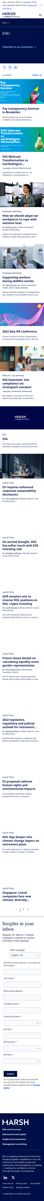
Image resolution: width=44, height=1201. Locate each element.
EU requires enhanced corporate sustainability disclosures (19, 490)
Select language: (17, 950)
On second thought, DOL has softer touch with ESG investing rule (20, 545)
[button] (41, 5)
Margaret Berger (13, 731)
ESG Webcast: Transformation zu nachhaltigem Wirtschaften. (15, 162)
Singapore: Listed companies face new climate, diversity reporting (16, 898)
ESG (5, 439)
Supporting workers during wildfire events (18, 279)
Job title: (7, 1029)
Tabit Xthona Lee (13, 285)
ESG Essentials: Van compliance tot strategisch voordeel (16, 383)
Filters (36, 75)
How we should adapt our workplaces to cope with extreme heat (20, 219)
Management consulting (14, 1144)
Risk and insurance (11, 1129)
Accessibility (35, 1183)
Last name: (9, 978)
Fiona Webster (12, 498)
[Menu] (40, 15)
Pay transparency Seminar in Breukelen (20, 110)
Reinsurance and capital (14, 1134)
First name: (9, 965)
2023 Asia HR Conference (19, 331)
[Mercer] (11, 15)
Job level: (8, 1054)
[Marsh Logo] (15, 1122)
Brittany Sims (11, 227)
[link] (4, 67)
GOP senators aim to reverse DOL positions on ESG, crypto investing (19, 600)
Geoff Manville (12, 608)
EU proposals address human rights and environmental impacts (18, 785)
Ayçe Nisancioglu (13, 669)
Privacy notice (21, 1183)
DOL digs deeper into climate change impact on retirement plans (20, 840)
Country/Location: (12, 1016)
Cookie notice (7, 1187)
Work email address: (13, 991)
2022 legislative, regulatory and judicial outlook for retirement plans (18, 725)
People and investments (14, 1139)
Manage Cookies (23, 1187)
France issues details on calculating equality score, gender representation (20, 661)
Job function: (10, 1042)
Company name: (11, 1003)
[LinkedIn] (5, 1177)
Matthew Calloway (13, 553)
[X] (13, 1177)
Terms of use (7, 1183)
